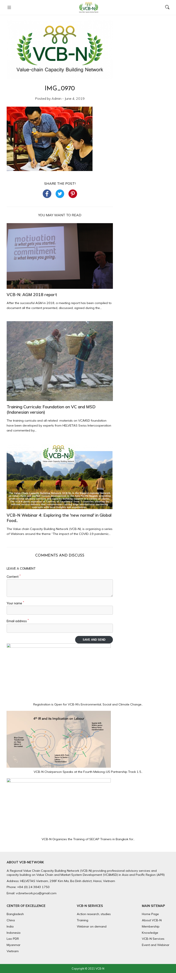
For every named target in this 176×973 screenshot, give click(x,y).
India (10, 926)
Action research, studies (94, 914)
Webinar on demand (91, 926)
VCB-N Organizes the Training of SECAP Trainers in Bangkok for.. (88, 839)
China (11, 920)
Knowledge (150, 933)
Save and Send (94, 639)
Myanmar (13, 945)
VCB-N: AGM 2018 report (32, 294)
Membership (150, 926)
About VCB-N (152, 920)
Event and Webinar (155, 945)
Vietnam (13, 951)
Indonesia (13, 933)
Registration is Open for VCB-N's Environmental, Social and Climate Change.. (88, 704)
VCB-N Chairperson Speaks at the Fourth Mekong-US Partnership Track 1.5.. (88, 772)
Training (82, 920)
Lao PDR (13, 939)
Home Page (150, 914)
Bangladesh (15, 914)
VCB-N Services (153, 939)
